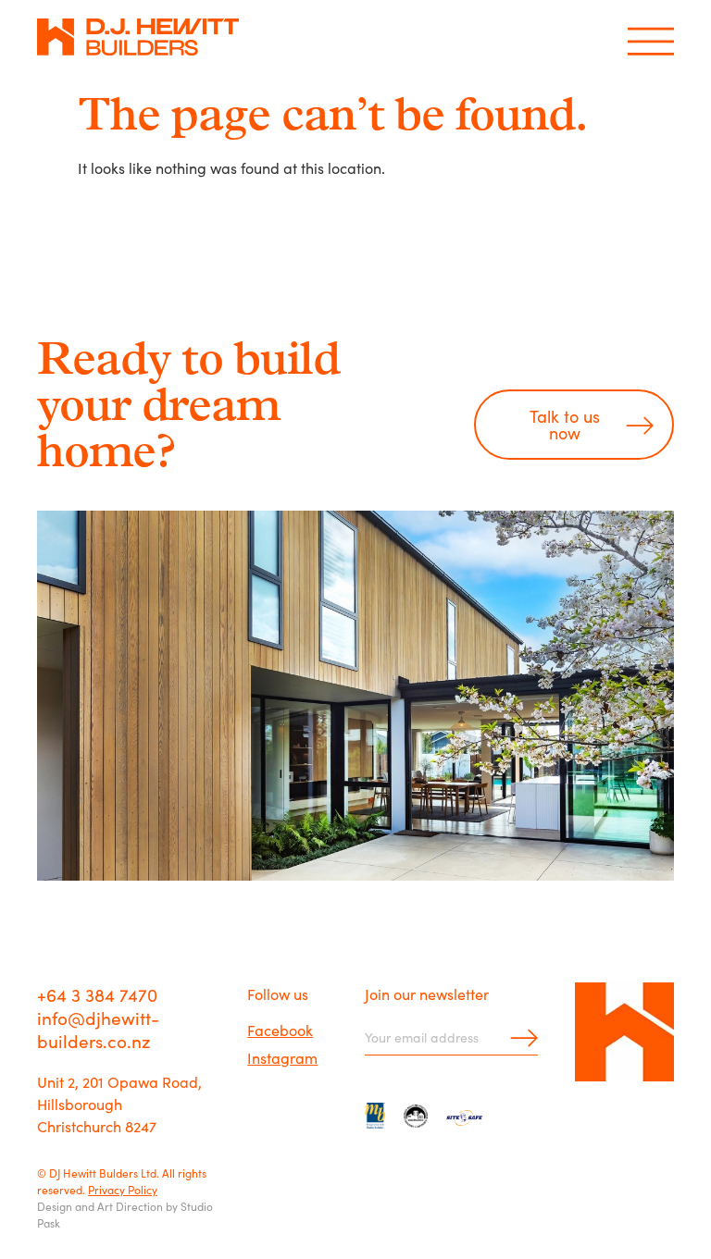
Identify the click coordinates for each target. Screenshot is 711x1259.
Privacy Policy (122, 1189)
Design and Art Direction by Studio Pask (125, 1214)
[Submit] (518, 1036)
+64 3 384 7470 (97, 993)
